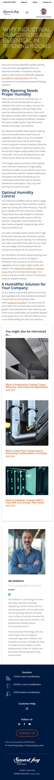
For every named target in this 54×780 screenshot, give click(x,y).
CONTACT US (27, 733)
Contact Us (47, 2)
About (35, 2)
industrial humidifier (17, 302)
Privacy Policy (18, 745)
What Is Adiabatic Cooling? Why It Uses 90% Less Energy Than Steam (25, 501)
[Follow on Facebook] (24, 724)
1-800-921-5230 (9, 2)
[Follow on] (35, 724)
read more (10, 389)
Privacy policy (34, 773)
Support (24, 2)
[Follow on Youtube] (30, 724)
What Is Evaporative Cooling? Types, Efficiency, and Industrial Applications (27, 386)
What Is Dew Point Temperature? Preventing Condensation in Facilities (26, 452)
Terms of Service (33, 745)
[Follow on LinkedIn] (19, 724)
